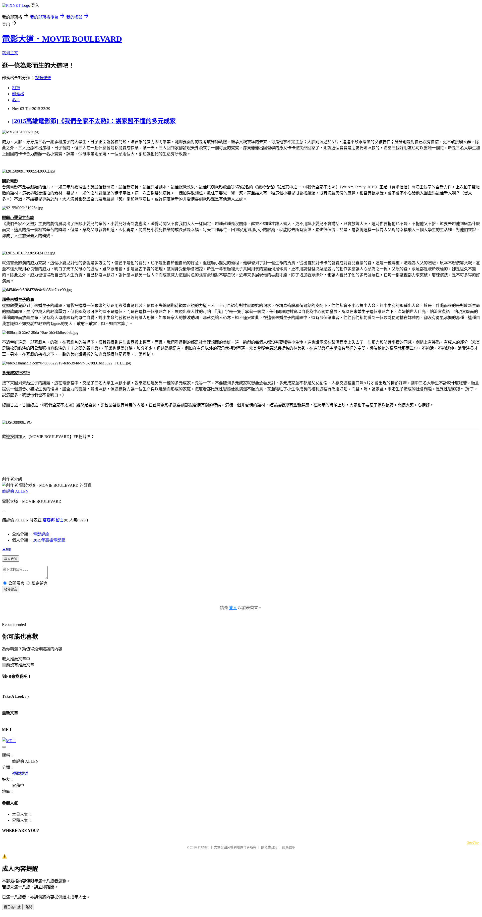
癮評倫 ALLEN (15, 491)
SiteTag (473, 842)
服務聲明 (288, 847)
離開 (29, 907)
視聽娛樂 (43, 78)
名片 (16, 100)
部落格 (18, 94)
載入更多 (10, 559)
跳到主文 (10, 53)
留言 (60, 520)
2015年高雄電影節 (49, 540)
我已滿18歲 (12, 907)
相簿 (16, 88)
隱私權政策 (269, 847)
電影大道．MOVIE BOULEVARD (62, 38)
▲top (6, 549)
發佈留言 (10, 589)
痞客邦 (49, 520)
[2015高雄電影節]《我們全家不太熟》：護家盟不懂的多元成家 (94, 121)
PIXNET (203, 847)
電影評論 (41, 534)
